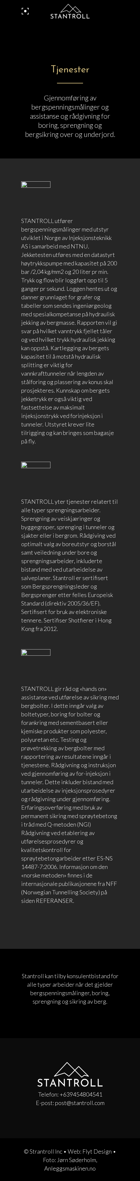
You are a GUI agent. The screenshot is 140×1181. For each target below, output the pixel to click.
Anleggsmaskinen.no (70, 1168)
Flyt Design (97, 1151)
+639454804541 (81, 1094)
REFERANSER (54, 900)
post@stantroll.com (80, 1102)
